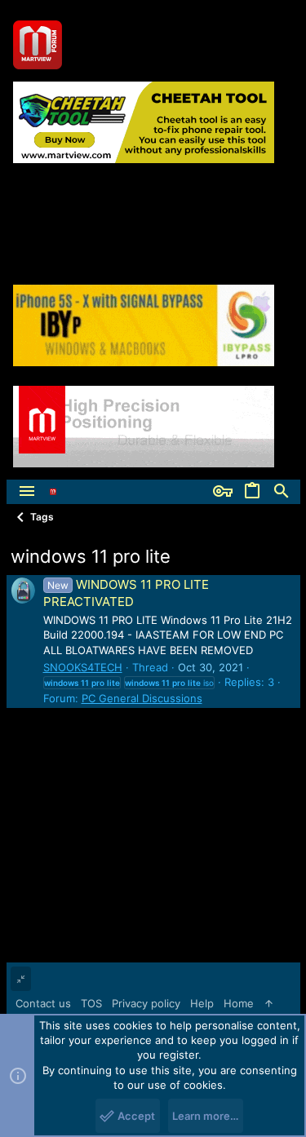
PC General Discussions (142, 698)
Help (202, 1003)
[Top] (269, 1003)
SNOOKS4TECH (82, 667)
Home (239, 1003)
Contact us (43, 1003)
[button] (27, 492)
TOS (91, 1003)
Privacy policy (146, 1003)
